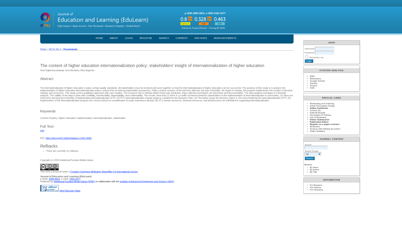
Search (164, 38)
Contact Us (315, 110)
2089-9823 (54, 179)
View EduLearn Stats (69, 190)
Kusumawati (70, 49)
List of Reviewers (318, 117)
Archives (201, 38)
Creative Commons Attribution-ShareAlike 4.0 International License (104, 171)
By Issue (314, 167)
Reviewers (315, 126)
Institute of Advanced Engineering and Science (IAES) (147, 181)
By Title (313, 172)
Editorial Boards (317, 113)
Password (309, 52)
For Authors (315, 187)
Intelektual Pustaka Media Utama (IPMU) (74, 181)
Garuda (313, 83)
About (114, 38)
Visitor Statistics (317, 131)
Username (309, 49)
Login (129, 38)
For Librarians (316, 190)
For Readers (316, 185)
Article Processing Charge (322, 106)
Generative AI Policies (320, 115)
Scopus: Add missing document (325, 129)
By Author (314, 169)
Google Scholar (317, 81)
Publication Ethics (319, 122)
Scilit (312, 88)
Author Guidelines (319, 108)
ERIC (312, 76)
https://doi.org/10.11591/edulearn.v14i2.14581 (69, 138)
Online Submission (319, 119)
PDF (42, 131)
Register (146, 38)
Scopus (313, 85)
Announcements (225, 38)
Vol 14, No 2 (55, 49)
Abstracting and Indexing (322, 103)
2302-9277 (75, 179)
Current (182, 38)
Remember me (316, 57)
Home (99, 38)
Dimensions (315, 78)
